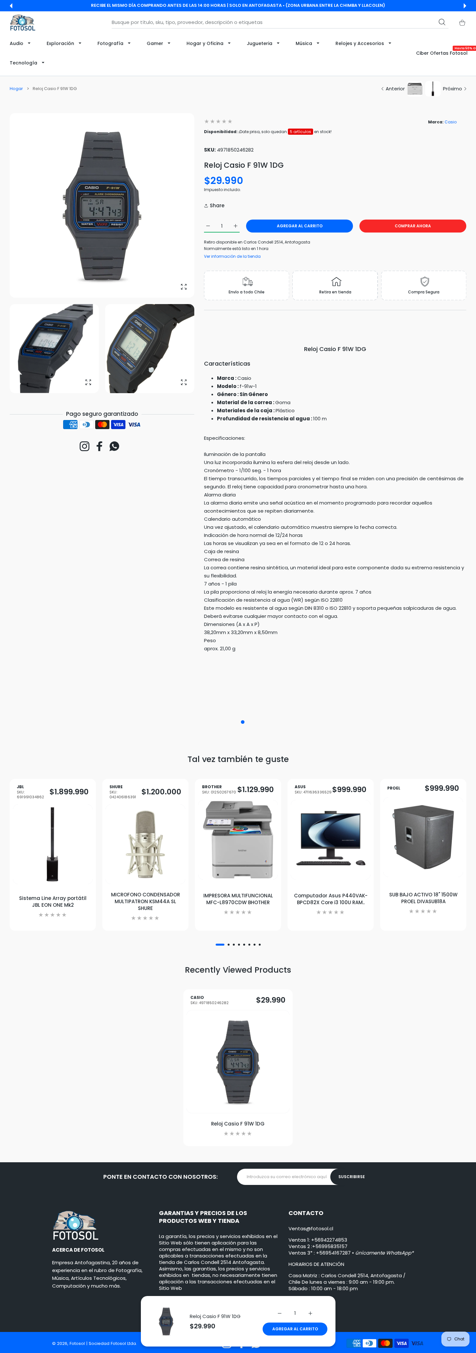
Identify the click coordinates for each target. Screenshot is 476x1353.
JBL (30, 792)
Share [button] (217, 205)
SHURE (122, 792)
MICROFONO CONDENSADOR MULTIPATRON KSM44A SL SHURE (145, 901)
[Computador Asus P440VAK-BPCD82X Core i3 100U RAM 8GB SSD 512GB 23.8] (330, 839)
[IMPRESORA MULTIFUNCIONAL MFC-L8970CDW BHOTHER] (238, 839)
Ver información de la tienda (232, 256)
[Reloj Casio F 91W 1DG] (238, 1061)
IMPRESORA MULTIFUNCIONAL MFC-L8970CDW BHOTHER (238, 899)
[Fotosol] (23, 22)
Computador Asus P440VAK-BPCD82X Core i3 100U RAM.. (331, 899)
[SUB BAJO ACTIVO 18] (423, 837)
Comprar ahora (413, 226)
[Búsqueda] (442, 22)
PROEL (393, 788)
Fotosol (78, 1343)
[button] (11, 5)
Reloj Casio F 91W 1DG (215, 1316)
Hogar (16, 89)
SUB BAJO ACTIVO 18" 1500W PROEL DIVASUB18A (423, 897)
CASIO (209, 1000)
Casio (451, 122)
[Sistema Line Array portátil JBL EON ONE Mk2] (53, 844)
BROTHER (219, 790)
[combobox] (280, 22)
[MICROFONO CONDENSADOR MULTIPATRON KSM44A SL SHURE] (145, 844)
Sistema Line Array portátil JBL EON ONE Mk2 (52, 901)
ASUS (313, 790)
